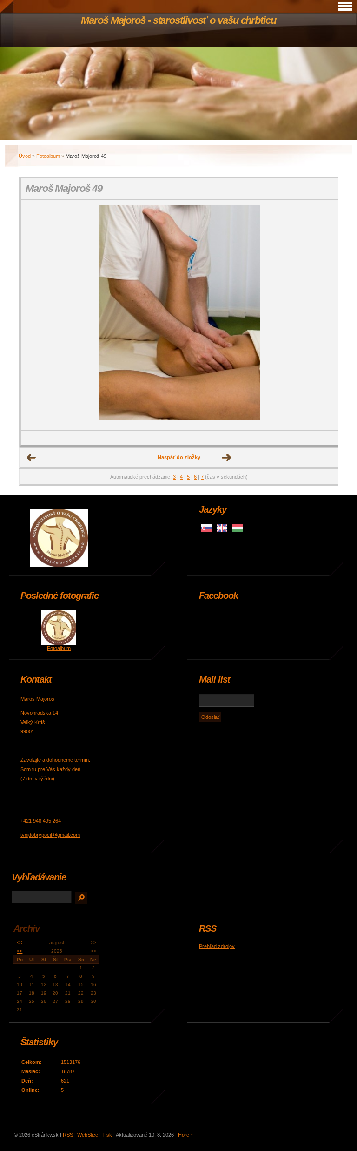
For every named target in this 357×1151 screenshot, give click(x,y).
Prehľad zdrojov (217, 946)
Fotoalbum (48, 156)
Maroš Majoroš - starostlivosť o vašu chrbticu (178, 20)
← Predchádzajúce (32, 458)
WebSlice (87, 1134)
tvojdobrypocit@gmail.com (50, 835)
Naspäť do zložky (179, 457)
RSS (68, 1134)
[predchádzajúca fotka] (36, 315)
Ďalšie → (227, 458)
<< (19, 942)
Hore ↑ (185, 1134)
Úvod (25, 156)
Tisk (107, 1134)
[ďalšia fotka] (322, 315)
